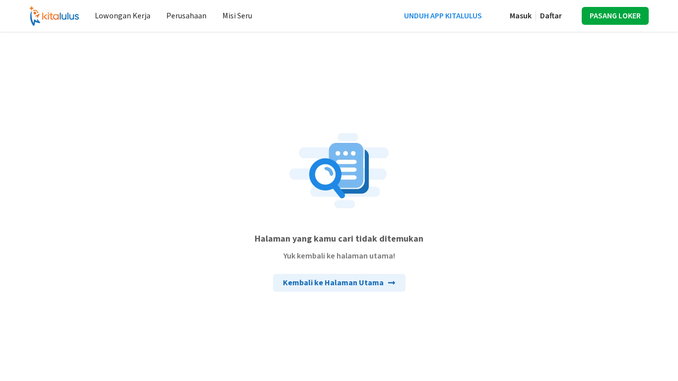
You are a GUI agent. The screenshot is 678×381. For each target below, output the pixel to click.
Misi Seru (237, 15)
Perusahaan (186, 15)
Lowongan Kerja (122, 15)
